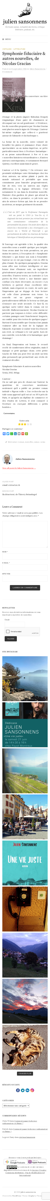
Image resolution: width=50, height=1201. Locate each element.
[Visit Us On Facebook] (17, 1090)
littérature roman (16, 442)
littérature (19, 49)
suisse (37, 442)
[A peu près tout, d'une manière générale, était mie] (25, 909)
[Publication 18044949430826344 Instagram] (25, 955)
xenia (42, 442)
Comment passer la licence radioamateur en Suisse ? (19, 1122)
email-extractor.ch (11, 485)
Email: (7, 620)
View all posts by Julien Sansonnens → (19, 468)
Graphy (31, 1196)
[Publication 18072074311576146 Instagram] (25, 1047)
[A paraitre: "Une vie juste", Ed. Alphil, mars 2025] (25, 863)
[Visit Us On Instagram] (32, 1090)
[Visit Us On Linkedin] (27, 1090)
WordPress (16, 1196)
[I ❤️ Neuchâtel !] (25, 816)
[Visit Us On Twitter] (22, 1090)
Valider (10, 639)
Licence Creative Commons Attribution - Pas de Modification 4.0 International (25, 1172)
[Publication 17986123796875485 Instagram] (25, 678)
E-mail (6, 563)
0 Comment (7, 72)
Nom (5, 552)
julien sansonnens (25, 21)
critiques (6, 49)
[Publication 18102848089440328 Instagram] (25, 1001)
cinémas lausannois (27, 1137)
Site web (6, 574)
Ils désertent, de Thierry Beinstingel (19, 494)
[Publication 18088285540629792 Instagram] (25, 724)
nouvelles (29, 442)
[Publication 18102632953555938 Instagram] (25, 770)
